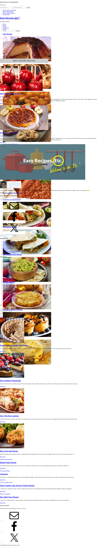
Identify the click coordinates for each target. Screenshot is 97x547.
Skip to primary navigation (9, 10)
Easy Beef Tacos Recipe (9, 252)
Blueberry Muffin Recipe (12, 310)
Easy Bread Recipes (8, 265)
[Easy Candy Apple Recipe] (21, 90)
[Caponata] (5, 471)
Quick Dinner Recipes (8, 292)
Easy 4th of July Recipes (9, 261)
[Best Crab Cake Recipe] (12, 448)
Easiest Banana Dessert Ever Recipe (12, 242)
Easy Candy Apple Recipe (10, 94)
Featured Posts (7, 289)
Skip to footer (6, 14)
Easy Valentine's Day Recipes (10, 285)
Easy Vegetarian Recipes (9, 288)
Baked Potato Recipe (8, 248)
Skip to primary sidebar (8, 13)
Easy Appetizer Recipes (9, 262)
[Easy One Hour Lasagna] (12, 412)
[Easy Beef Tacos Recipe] (5, 494)
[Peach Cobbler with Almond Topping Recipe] (6, 482)
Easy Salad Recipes (8, 276)
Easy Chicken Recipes (8, 268)
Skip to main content (8, 11)
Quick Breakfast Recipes (9, 291)
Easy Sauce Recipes (8, 278)
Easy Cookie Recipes (8, 269)
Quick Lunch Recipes (8, 294)
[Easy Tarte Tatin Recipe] (24, 129)
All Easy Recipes (7, 259)
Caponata (5, 250)
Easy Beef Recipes (7, 264)
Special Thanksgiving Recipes (10, 301)
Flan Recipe (7, 34)
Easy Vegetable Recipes (9, 286)
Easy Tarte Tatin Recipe (9, 133)
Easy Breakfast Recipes (9, 266)
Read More (2, 103)
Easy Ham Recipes (7, 274)
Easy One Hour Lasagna (9, 245)
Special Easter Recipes (8, 298)
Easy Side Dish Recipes (9, 281)
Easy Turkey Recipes (8, 284)
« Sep (1, 317)
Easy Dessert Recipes (8, 271)
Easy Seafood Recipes (8, 279)
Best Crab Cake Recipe (9, 247)
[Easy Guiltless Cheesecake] (12, 377)
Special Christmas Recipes (9, 295)
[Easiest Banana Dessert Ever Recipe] (12, 342)
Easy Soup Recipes (8, 282)
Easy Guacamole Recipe (12, 255)
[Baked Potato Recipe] (6, 459)
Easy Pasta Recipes (8, 275)
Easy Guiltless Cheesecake (9, 244)
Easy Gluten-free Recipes (9, 272)
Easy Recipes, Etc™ (10, 18)
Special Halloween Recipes (10, 299)
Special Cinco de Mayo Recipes (11, 296)
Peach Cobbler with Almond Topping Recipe (14, 251)
